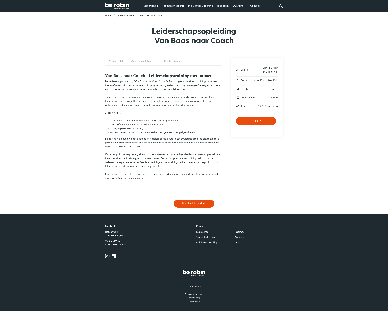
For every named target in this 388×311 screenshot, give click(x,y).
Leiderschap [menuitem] (202, 232)
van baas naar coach (151, 16)
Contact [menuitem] (239, 243)
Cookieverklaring (194, 298)
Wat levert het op (144, 61)
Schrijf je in (255, 121)
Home (108, 16)
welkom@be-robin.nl (116, 245)
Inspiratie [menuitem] (239, 232)
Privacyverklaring (194, 301)
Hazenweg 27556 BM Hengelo (114, 234)
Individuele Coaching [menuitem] (206, 243)
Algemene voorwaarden (194, 294)
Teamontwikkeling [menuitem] (205, 237)
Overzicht (116, 61)
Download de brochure (194, 203)
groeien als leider (126, 16)
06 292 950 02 (112, 241)
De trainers (172, 61)
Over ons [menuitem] (239, 237)
